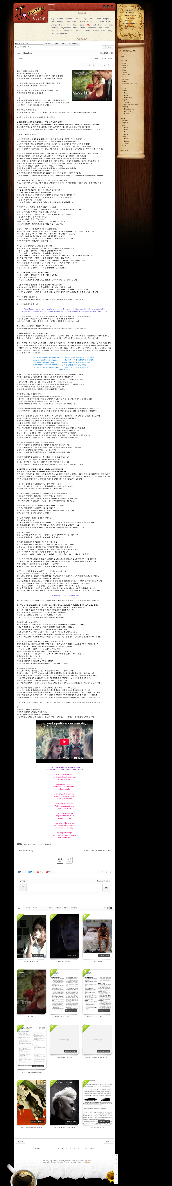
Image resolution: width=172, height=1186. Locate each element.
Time (53, 22)
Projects (125, 65)
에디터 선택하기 (104, 881)
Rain (103, 31)
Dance (75, 25)
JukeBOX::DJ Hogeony (70, 44)
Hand (74, 22)
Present (96, 31)
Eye (85, 19)
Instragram (126, 74)
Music (58, 908)
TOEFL (126, 102)
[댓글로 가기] (105, 65)
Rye (77, 31)
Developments (130, 26)
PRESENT (124, 88)
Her (99, 25)
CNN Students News (131, 104)
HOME (123, 56)
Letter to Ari (128, 97)
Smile (75, 28)
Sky (105, 25)
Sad (94, 25)
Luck (53, 31)
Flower (67, 25)
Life (108, 21)
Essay (126, 95)
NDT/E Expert (130, 29)
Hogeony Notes (130, 10)
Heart (107, 28)
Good (59, 31)
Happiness (92, 28)
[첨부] (112, 65)
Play (66, 908)
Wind (102, 22)
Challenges (130, 13)
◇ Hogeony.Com (127, 50)
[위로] (97, 65)
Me (96, 22)
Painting (74, 908)
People (106, 19)
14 (86, 1149)
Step (99, 19)
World (124, 136)
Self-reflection (61, 34)
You (88, 25)
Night (100, 28)
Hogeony (20, 58)
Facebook (125, 79)
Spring (89, 22)
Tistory (124, 72)
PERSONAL (124, 61)
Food (43, 908)
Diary (124, 70)
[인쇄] (108, 65)
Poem (126, 93)
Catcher (82, 22)
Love (87, 30)
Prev (38, 1149)
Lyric (56, 44)
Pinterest (125, 120)
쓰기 (109, 1141)
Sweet (92, 19)
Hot (52, 34)
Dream (82, 28)
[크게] (90, 65)
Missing (60, 22)
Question (68, 19)
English (124, 100)
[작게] (93, 65)
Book (28, 908)
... (82, 1149)
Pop (60, 25)
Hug (52, 19)
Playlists (125, 123)
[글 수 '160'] (19, 908)
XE (72, 31)
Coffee (35, 908)
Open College (130, 18)
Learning (125, 106)
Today (109, 31)
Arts (29, 47)
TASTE (24, 47)
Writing (124, 90)
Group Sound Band (130, 23)
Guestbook (86, 1162)
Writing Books (130, 21)
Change (54, 25)
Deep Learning (129, 109)
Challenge (54, 28)
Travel (126, 143)
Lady (68, 22)
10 (78, 1149)
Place (126, 139)
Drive (82, 25)
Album (124, 68)
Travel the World (130, 15)
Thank (66, 31)
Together (78, 19)
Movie (51, 908)
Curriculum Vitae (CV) (129, 84)
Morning (59, 19)
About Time (27, 53)
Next (91, 1149)
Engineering (128, 111)
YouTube (47, 44)
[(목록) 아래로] (101, 65)
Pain (111, 25)
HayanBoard (66, 28)
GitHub (124, 81)
